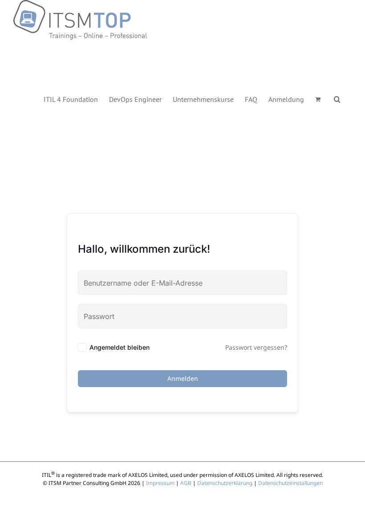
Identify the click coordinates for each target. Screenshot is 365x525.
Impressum (160, 483)
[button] (337, 99)
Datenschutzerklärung (224, 483)
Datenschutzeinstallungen (290, 483)
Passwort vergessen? (256, 347)
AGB (185, 483)
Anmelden (182, 378)
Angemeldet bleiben (119, 347)
